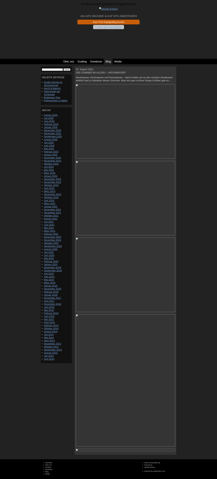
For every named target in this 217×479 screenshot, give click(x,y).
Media (117, 61)
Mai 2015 (49, 319)
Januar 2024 (50, 176)
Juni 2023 (49, 188)
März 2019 (49, 282)
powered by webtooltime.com (154, 471)
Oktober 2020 (51, 243)
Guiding (82, 61)
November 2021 (52, 212)
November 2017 (52, 298)
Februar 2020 (51, 261)
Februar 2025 (51, 151)
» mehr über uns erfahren (108, 27)
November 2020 (52, 240)
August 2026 (51, 115)
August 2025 (51, 139)
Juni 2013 (49, 359)
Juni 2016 (49, 307)
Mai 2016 (49, 310)
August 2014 (51, 331)
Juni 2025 (49, 145)
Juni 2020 (49, 255)
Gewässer (96, 61)
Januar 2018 (50, 295)
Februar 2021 (51, 234)
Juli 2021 (49, 221)
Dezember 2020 (52, 237)
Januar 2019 (50, 285)
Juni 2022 (49, 200)
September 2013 (53, 349)
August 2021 (51, 218)
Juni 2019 (49, 276)
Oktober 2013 (51, 346)
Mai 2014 (49, 337)
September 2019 (53, 270)
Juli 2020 (49, 252)
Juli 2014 (49, 334)
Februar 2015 (51, 325)
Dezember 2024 (52, 157)
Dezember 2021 (52, 209)
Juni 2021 (49, 224)
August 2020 (51, 249)
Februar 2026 (51, 124)
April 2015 (49, 322)
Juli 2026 (49, 118)
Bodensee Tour (52, 97)
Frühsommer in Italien (55, 100)
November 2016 (52, 304)
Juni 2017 (49, 301)
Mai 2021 (49, 227)
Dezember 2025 (52, 130)
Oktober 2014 (51, 328)
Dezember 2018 (52, 288)
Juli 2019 (49, 273)
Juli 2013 (49, 355)
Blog (108, 61)
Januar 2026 (50, 127)
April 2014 (49, 340)
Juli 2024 (49, 166)
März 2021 (49, 231)
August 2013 (51, 352)
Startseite (50, 61)
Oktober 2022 (51, 197)
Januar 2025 (50, 154)
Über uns (68, 61)
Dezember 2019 (52, 267)
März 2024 (49, 173)
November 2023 (52, 182)
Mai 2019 (49, 279)
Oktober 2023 (51, 185)
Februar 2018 (51, 291)
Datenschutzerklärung (152, 463)
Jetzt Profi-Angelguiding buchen (108, 22)
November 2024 (52, 160)
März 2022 (49, 203)
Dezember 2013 (52, 343)
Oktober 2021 (51, 215)
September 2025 (53, 136)
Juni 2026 (49, 121)
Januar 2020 (50, 264)
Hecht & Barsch (52, 88)
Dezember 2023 (52, 179)
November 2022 (52, 194)
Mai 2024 (49, 170)
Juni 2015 (49, 316)
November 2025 (52, 133)
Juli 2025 (49, 142)
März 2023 (49, 191)
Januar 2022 (50, 206)
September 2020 (53, 246)
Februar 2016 (51, 313)
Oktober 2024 (51, 163)
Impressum (148, 465)
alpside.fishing (149, 467)
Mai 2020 (49, 258)
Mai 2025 (49, 148)
